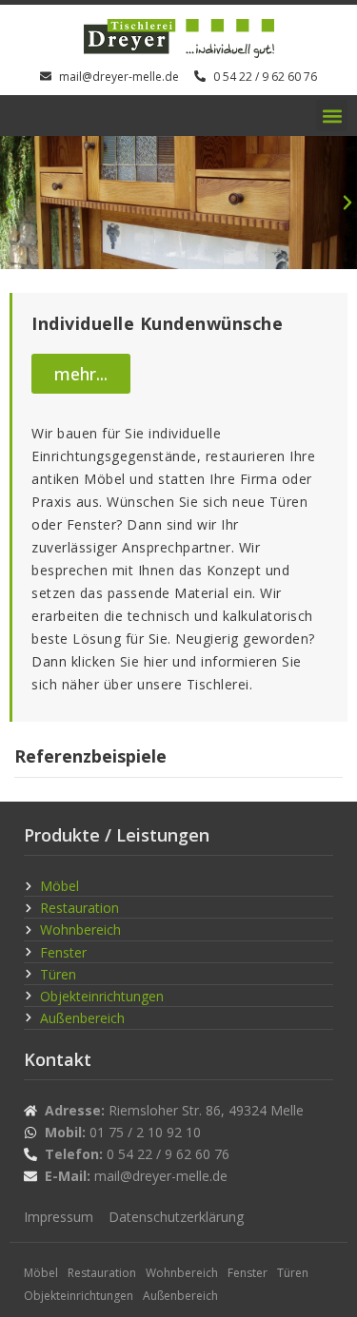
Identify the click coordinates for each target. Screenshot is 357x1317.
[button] (331, 115)
